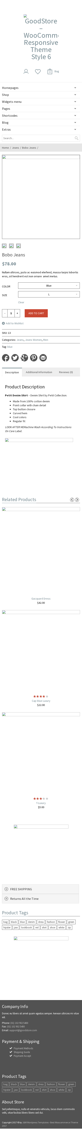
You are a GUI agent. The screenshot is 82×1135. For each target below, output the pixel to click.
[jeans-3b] (18, 246)
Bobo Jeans (29, 147)
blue (10, 346)
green (71, 922)
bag (5, 922)
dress (41, 922)
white (61, 927)
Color (6, 286)
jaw (16, 927)
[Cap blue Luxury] (41, 651)
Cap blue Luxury (41, 701)
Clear (21, 302)
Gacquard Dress (41, 598)
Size (4, 295)
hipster (7, 927)
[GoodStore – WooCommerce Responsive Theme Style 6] (41, 37)
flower (61, 922)
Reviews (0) (66, 372)
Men (45, 340)
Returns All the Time (24, 899)
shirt (44, 927)
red (37, 927)
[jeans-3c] (11, 246)
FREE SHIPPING (21, 889)
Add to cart (36, 313)
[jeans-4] (4, 246)
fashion (51, 922)
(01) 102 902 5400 (19, 1023)
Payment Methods (23, 1048)
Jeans (15, 147)
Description (12, 372)
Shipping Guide (22, 1052)
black (14, 922)
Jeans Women (33, 340)
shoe (52, 927)
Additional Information (39, 372)
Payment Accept (22, 1056)
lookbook (26, 927)
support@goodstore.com (23, 1030)
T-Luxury (41, 803)
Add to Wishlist (14, 323)
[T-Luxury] (41, 753)
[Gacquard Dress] (41, 549)
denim (31, 922)
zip (69, 927)
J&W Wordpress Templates (35, 1122)
